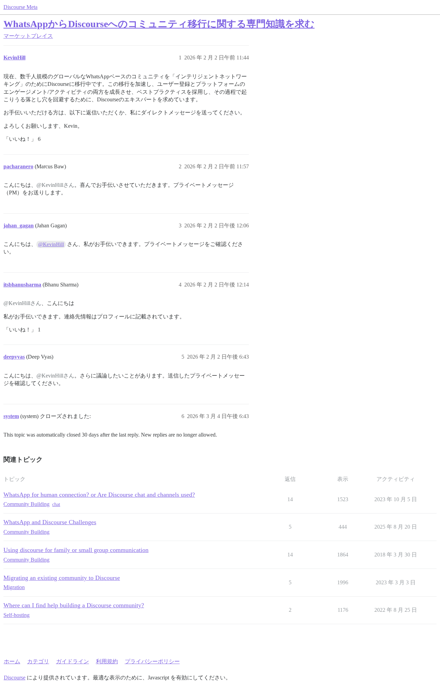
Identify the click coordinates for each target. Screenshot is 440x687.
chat (56, 504)
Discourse (14, 677)
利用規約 (107, 661)
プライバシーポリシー (152, 661)
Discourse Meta (20, 7)
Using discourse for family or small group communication (75, 550)
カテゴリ (38, 661)
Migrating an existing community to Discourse (61, 577)
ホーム (12, 661)
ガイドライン (72, 661)
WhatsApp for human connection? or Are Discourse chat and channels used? (99, 494)
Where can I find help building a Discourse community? (73, 605)
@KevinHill (51, 244)
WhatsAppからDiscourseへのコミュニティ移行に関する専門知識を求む (159, 24)
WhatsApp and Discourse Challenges (49, 522)
